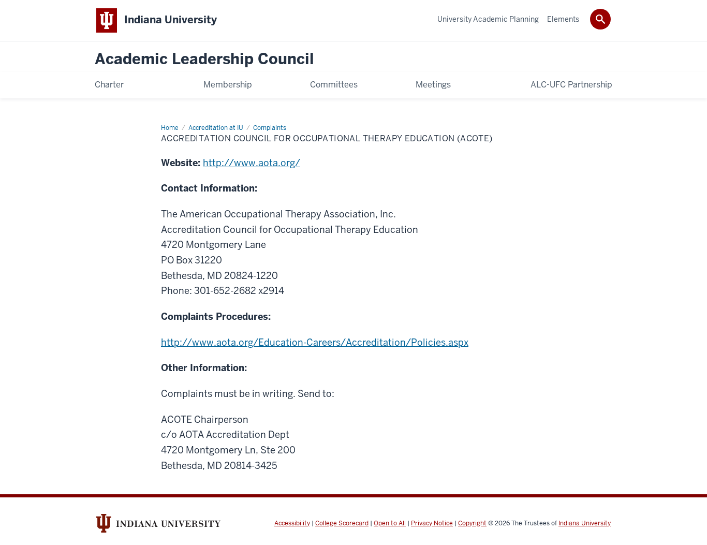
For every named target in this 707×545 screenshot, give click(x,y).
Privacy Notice (432, 523)
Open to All (390, 523)
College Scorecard (342, 523)
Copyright (472, 523)
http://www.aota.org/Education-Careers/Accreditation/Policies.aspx (314, 342)
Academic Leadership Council (204, 59)
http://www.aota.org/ (251, 163)
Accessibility (292, 523)
